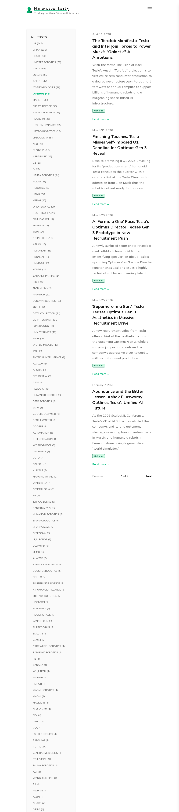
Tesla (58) (39, 68)
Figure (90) (39, 56)
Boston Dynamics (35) (47, 125)
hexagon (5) (40, 602)
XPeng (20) (39, 200)
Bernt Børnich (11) (45, 319)
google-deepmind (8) (46, 413)
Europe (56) (40, 74)
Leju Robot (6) (42, 539)
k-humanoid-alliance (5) (49, 589)
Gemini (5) (38, 639)
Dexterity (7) (41, 451)
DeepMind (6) (41, 545)
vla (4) (37, 727)
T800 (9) (37, 382)
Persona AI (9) (42, 376)
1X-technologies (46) (46, 87)
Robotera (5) (41, 608)
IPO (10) (37, 351)
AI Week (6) (40, 558)
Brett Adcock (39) (45, 106)
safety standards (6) (47, 564)
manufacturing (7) (45, 476)
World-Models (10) (45, 344)
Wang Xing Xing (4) (45, 778)
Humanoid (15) (42, 250)
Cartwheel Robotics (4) (49, 646)
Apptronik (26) (42, 156)
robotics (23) (41, 187)
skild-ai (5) (39, 633)
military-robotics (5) (46, 595)
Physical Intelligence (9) (49, 357)
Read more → (101, 119)
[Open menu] (149, 9)
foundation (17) (43, 219)
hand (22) (39, 194)
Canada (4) (40, 665)
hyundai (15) (41, 256)
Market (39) (40, 100)
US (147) (38, 43)
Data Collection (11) (46, 313)
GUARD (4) (39, 803)
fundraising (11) (43, 326)
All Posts (39, 37)
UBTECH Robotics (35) (47, 131)
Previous (97, 476)
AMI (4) (37, 771)
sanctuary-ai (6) (44, 508)
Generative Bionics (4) (47, 752)
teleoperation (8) (44, 439)
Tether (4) (39, 746)
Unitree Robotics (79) (47, 62)
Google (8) (39, 426)
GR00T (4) (38, 721)
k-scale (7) (40, 470)
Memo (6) (38, 552)
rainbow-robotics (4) (47, 652)
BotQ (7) (38, 457)
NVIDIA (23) (39, 181)
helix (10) (38, 338)
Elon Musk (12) (42, 288)
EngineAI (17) (41, 225)
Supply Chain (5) (43, 627)
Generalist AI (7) (43, 489)
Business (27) (41, 150)
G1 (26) (37, 162)
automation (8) (43, 432)
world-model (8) (44, 445)
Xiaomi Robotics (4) (45, 690)
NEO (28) (38, 143)
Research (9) (41, 388)
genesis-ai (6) (41, 533)
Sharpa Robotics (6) (46, 520)
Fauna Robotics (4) (45, 765)
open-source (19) (44, 206)
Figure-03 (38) (41, 118)
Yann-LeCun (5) (42, 621)
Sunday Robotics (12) (47, 300)
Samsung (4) (41, 740)
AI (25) (36, 169)
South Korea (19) (44, 213)
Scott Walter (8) (44, 420)
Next (149, 476)
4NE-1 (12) (39, 307)
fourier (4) (39, 677)
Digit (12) (38, 282)
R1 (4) (36, 784)
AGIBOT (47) (40, 81)
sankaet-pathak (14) (46, 275)
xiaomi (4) (39, 696)
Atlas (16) (39, 244)
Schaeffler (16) (43, 238)
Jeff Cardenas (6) (44, 501)
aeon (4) (38, 796)
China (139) (40, 49)
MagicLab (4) (41, 702)
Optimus (98, 110)
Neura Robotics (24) (46, 175)
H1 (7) (36, 495)
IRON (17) (38, 231)
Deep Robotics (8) (44, 401)
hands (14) (39, 269)
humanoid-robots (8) (47, 395)
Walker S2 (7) (41, 482)
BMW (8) (38, 407)
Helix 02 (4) (39, 790)
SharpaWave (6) (43, 526)
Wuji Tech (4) (41, 671)
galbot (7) (39, 464)
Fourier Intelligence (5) (48, 583)
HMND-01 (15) (41, 263)
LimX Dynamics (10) (44, 332)
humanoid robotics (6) (48, 514)
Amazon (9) (40, 363)
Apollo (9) (39, 369)
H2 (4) (36, 658)
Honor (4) (39, 683)
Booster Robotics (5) (47, 570)
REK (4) (37, 715)
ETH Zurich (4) (42, 759)
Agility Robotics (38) (46, 112)
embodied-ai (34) (43, 137)
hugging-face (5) (43, 614)
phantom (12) (41, 294)
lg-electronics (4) (45, 734)
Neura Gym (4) (42, 708)
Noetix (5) (39, 577)
